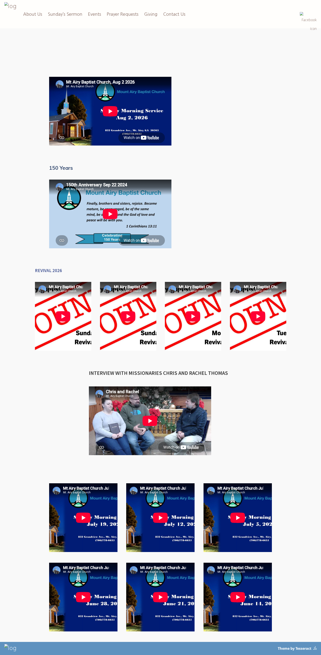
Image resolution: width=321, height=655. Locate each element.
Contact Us (174, 14)
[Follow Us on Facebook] (308, 14)
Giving (150, 14)
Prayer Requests (122, 14)
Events (94, 14)
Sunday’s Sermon (65, 14)
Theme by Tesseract (294, 648)
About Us (32, 14)
